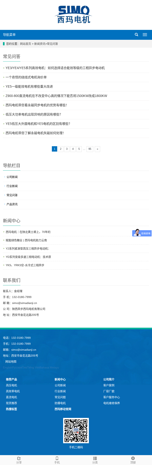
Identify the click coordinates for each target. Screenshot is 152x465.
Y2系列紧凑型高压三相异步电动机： (28, 248)
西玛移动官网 (63, 409)
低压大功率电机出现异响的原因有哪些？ (34, 114)
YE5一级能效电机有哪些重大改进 (29, 86)
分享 (19, 462)
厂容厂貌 (108, 391)
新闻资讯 (39, 43)
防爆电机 (60, 403)
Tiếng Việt (33, 367)
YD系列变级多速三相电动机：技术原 (28, 256)
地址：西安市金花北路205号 (20, 355)
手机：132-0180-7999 (17, 343)
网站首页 (25, 43)
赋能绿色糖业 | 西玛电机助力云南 (26, 240)
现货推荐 (11, 403)
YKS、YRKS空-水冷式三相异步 (25, 265)
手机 (57, 462)
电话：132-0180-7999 (17, 337)
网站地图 (10, 361)
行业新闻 (12, 186)
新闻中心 (60, 379)
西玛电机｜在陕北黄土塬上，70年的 (28, 231)
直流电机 (11, 397)
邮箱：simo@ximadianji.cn (19, 349)
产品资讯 (12, 204)
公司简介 (108, 379)
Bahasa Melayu (49, 367)
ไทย (24, 367)
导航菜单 (9, 34)
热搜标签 (11, 409)
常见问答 (52, 43)
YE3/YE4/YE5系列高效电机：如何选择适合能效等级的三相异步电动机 (55, 68)
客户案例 (108, 385)
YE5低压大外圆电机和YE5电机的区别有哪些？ (39, 123)
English (7, 367)
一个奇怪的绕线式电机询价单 (26, 77)
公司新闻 (12, 176)
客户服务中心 (111, 397)
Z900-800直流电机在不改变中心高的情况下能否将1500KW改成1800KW (56, 96)
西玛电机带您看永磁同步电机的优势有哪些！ (37, 105)
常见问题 (60, 397)
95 (89, 148)
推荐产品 (11, 379)
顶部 (133, 462)
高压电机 (11, 385)
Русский (17, 367)
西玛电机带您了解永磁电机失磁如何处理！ (36, 133)
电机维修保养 (111, 403)
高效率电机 (13, 391)
